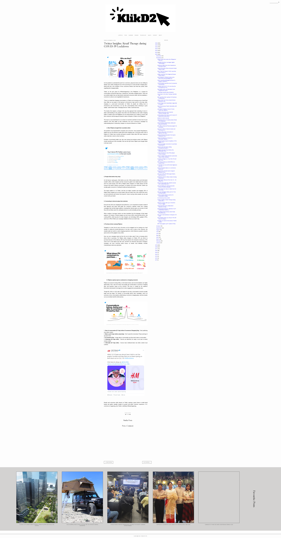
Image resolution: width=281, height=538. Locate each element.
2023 (156, 48)
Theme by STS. (144, 536)
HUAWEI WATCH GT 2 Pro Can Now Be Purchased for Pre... (166, 87)
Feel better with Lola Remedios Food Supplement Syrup (166, 90)
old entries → (146, 462)
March (157, 239)
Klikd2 (135, 536)
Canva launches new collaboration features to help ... (165, 206)
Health (149, 35)
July (157, 231)
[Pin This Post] (128, 414)
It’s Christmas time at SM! (163, 197)
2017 (156, 248)
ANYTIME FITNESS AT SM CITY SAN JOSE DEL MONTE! (165, 110)
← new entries (108, 462)
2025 (156, 44)
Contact (155, 35)
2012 (156, 258)
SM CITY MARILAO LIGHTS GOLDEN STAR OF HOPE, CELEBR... (165, 186)
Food (125, 35)
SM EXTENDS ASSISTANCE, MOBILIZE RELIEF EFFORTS (166, 123)
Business (131, 35)
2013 (156, 256)
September (159, 228)
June (157, 233)
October (158, 226)
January (158, 242)
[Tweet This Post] (125, 414)
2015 (156, 252)
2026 (156, 43)
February (158, 240)
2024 (156, 46)
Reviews (136, 35)
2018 (156, 246)
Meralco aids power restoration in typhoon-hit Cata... (165, 132)
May (157, 235)
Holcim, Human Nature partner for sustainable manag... (165, 195)
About (160, 35)
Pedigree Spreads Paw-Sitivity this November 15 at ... (165, 150)
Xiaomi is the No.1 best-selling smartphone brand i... (164, 147)
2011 (156, 260)
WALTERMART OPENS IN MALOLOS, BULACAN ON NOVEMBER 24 (166, 78)
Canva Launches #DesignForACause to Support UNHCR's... (166, 81)
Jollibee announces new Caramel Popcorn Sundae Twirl (165, 113)
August (158, 229)
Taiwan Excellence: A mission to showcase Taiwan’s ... (164, 138)
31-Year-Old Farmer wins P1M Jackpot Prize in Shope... (166, 153)
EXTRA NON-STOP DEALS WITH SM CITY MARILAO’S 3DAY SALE (167, 116)
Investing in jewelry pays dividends (165, 92)
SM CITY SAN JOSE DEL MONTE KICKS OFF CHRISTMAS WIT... (166, 183)
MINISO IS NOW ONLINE (163, 118)
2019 (156, 245)
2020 (156, 54)
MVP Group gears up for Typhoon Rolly (166, 223)
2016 (156, 250)
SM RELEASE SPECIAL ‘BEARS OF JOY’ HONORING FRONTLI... (166, 209)
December (159, 55)
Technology (143, 35)
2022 (156, 50)
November (159, 57)
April (157, 237)
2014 (156, 254)
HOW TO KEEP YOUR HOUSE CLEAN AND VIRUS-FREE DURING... (167, 156)
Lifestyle (120, 35)
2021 (156, 52)
